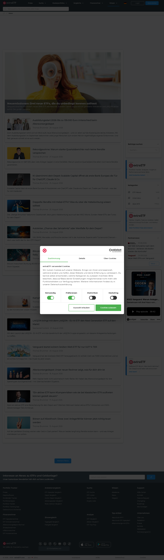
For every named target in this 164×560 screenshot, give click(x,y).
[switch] (71, 298)
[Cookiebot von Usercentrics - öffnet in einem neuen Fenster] (110, 250)
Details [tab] (82, 258)
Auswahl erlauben (81, 308)
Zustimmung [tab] (54, 258)
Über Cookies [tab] (110, 258)
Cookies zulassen (108, 308)
